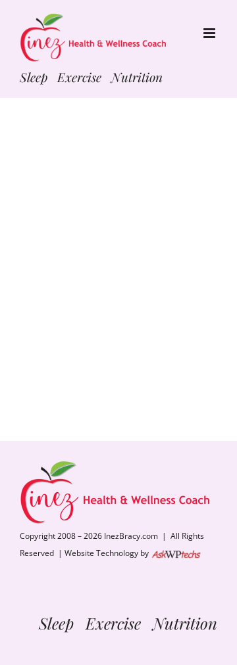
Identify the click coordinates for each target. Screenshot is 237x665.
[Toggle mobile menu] (210, 33)
